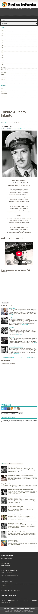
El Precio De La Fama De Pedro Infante (17, 532)
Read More (11, 314)
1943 (2, 35)
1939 (2, 30)
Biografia (3, 91)
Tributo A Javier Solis (6, 572)
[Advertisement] (19, 13)
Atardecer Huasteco (14, 318)
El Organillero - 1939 (6, 484)
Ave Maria (11, 327)
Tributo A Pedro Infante (18, 608)
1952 (2, 55)
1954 (2, 60)
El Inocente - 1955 (12, 540)
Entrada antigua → (32, 357)
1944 (2, 38)
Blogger (33, 608)
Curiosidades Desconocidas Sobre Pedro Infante (20, 489)
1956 (2, 65)
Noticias (3, 74)
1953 (2, 57)
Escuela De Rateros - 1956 (14, 498)
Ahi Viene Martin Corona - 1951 (15, 506)
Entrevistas (3, 72)
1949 (2, 47)
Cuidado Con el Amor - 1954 (15, 523)
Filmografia (4, 96)
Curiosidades (4, 69)
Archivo (19, 463)
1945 (2, 40)
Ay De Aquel (12, 308)
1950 (2, 50)
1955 (2, 62)
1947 (2, 43)
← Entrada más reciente (7, 357)
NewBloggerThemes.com (27, 611)
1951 (2, 52)
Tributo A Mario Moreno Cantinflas (9, 575)
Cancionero (4, 93)
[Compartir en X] (6, 302)
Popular (4, 463)
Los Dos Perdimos (7, 126)
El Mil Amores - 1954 (13, 467)
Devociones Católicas (6, 558)
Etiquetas (11, 463)
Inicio (2, 88)
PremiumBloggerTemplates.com (12, 611)
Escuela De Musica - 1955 (14, 515)
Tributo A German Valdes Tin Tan (9, 570)
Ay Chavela (11, 337)
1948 (2, 45)
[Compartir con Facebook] (7, 302)
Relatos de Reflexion (6, 568)
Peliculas (3, 77)
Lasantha (28, 610)
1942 (2, 33)
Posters (3, 79)
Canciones (3, 67)
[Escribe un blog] (4, 302)
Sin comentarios (28, 128)
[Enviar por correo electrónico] (2, 302)
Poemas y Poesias (5, 563)
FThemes (14, 610)
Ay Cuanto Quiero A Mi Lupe (16, 347)
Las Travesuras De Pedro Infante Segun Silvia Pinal (20, 475)
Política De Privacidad (6, 588)
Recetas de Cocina (5, 565)
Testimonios (4, 82)
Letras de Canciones (6, 561)
